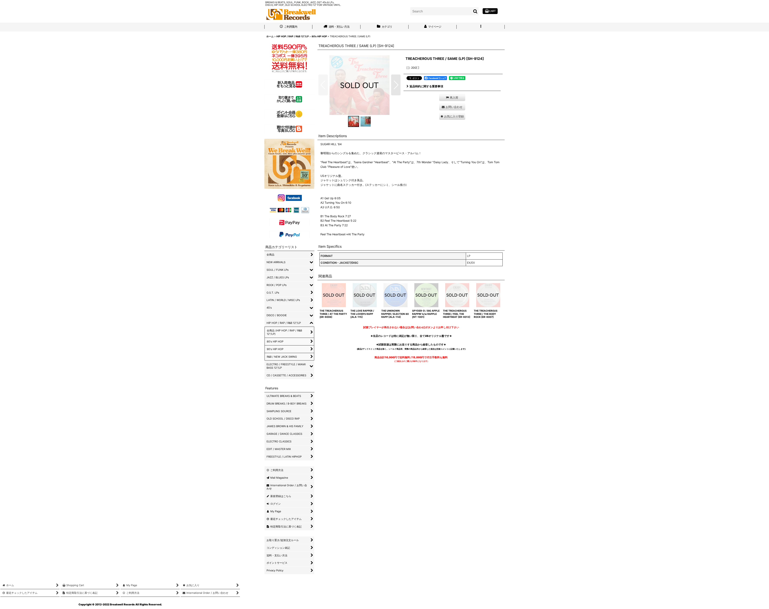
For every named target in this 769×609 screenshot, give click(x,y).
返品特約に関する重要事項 (426, 86)
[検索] (475, 11)
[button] (481, 27)
